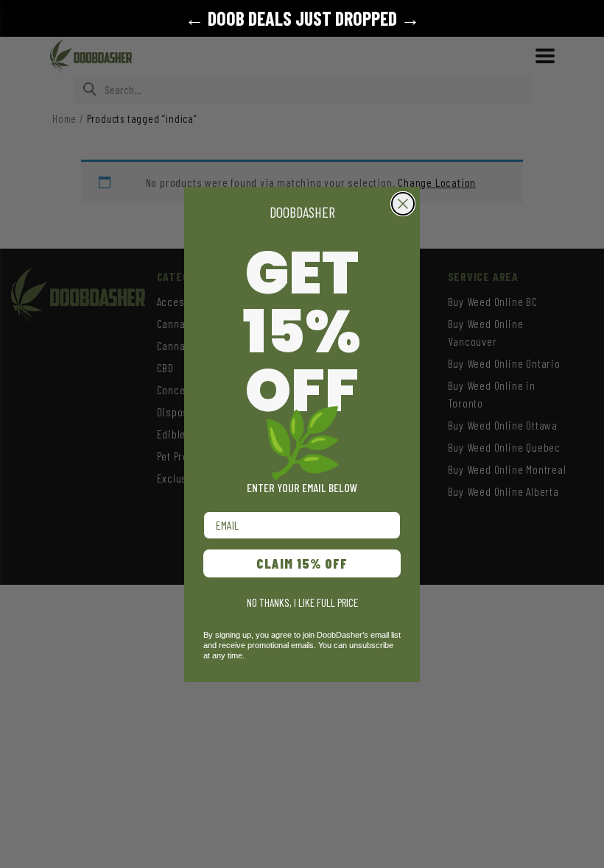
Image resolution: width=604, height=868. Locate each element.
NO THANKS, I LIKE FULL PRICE (302, 602)
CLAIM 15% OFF (302, 563)
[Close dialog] (403, 204)
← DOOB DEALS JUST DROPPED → (302, 18)
